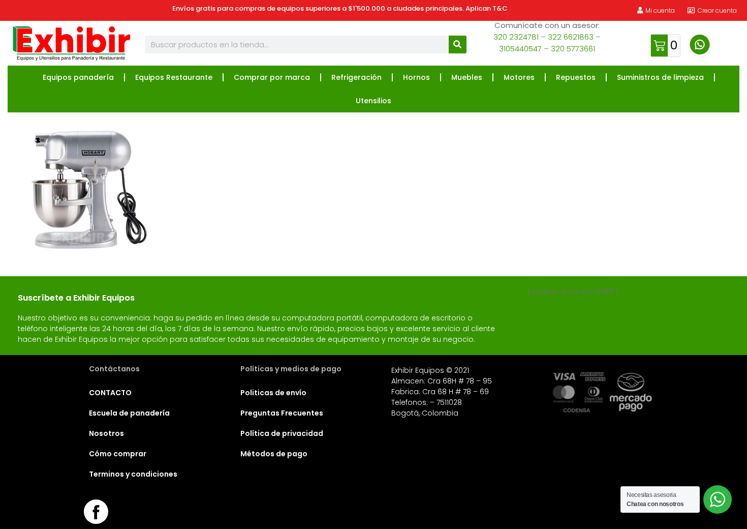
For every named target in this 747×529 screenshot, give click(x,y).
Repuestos (576, 77)
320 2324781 (516, 37)
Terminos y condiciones (133, 474)
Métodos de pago (273, 454)
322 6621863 (571, 37)
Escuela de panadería (129, 413)
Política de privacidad (281, 433)
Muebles (466, 77)
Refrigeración (356, 77)
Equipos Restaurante (173, 77)
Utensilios (373, 101)
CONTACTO (110, 393)
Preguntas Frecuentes (281, 413)
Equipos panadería (78, 77)
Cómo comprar (117, 454)
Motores (519, 77)
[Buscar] (457, 44)
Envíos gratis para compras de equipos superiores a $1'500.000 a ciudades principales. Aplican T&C (340, 8)
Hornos (416, 77)
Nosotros (106, 433)
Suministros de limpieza (660, 77)
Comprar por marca (272, 77)
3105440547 (520, 48)
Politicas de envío (273, 393)
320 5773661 (573, 48)
